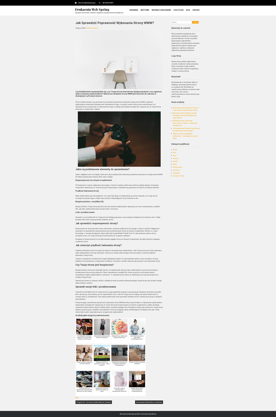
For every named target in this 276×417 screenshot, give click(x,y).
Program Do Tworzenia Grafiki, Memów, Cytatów (94, 402)
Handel (175, 161)
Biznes (175, 150)
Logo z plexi (178, 10)
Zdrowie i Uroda (178, 176)
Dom (174, 155)
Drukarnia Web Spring (92, 9)
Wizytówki (145, 10)
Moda (175, 164)
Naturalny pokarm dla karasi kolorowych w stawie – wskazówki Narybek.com (185, 123)
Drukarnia (133, 10)
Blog (188, 10)
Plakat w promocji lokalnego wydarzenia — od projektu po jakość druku (185, 136)
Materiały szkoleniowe (161, 10)
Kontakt (196, 10)
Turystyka (176, 173)
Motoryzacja (177, 167)
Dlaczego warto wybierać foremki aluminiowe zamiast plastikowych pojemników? (185, 115)
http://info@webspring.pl (86, 3)
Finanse (175, 158)
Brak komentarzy (92, 28)
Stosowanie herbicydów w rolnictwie (149, 402)
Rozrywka (176, 170)
